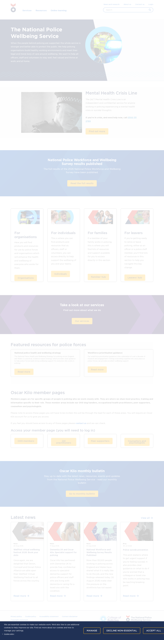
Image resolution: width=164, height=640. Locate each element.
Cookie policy (9, 634)
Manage (92, 630)
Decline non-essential (121, 630)
